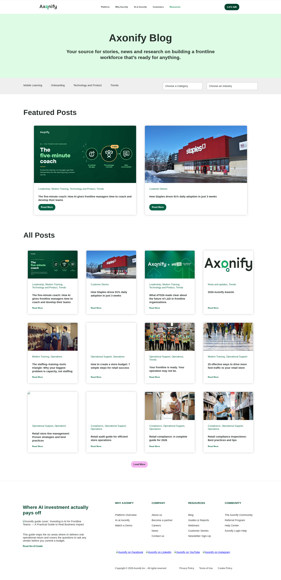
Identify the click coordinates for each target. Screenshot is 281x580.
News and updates (217, 284)
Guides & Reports (198, 520)
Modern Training (60, 189)
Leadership (44, 189)
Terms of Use (206, 568)
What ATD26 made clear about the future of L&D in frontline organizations (168, 299)
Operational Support (101, 356)
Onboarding (58, 85)
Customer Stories (158, 189)
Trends (114, 85)
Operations (56, 356)
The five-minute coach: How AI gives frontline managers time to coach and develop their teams (52, 299)
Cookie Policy (225, 568)
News (155, 530)
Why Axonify (121, 7)
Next (257, 170)
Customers (158, 7)
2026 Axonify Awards (221, 292)
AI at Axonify (140, 7)
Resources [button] (175, 7)
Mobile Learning (32, 85)
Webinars (193, 525)
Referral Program (235, 520)
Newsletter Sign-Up (199, 536)
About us (157, 515)
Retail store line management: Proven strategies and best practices (51, 437)
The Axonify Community (239, 515)
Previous (24, 170)
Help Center (232, 525)
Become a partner (162, 520)
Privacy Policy (186, 568)
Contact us (158, 536)
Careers (156, 525)
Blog (190, 515)
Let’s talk (232, 7)
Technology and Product (87, 85)
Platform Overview (126, 515)
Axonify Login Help (236, 530)
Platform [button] (105, 7)
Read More (47, 207)
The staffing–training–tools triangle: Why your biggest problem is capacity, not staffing (52, 368)
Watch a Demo (123, 525)
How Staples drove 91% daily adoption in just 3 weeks (183, 196)
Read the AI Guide (33, 546)
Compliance (97, 426)
